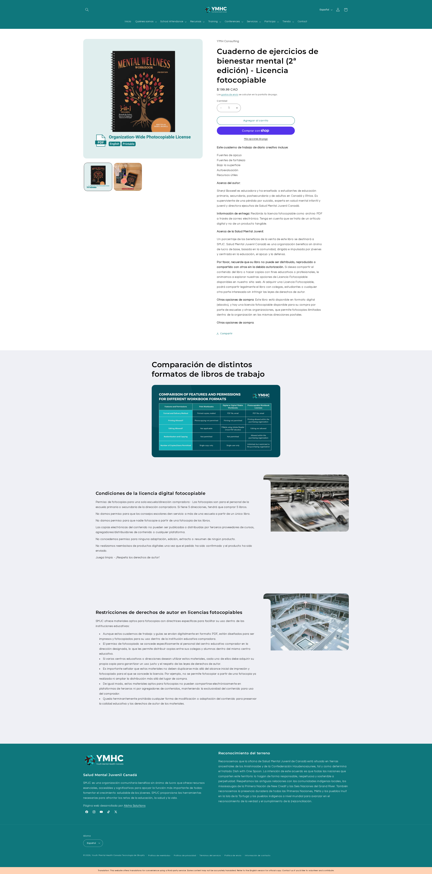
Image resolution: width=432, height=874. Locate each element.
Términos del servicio (210, 855)
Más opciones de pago (256, 139)
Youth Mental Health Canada (106, 855)
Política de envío (232, 855)
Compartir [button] (226, 333)
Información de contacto (258, 855)
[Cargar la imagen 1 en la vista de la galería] (98, 177)
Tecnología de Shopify (133, 855)
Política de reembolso (159, 855)
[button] (87, 10)
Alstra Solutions (134, 805)
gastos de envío (229, 95)
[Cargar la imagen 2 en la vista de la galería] (128, 177)
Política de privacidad (185, 855)
